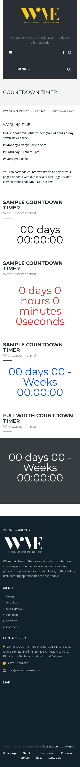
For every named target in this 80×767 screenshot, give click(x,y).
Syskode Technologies (61, 746)
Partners (11, 621)
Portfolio (12, 615)
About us (12, 602)
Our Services (14, 608)
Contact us (13, 627)
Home (10, 596)
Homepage (10, 753)
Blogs (38, 757)
